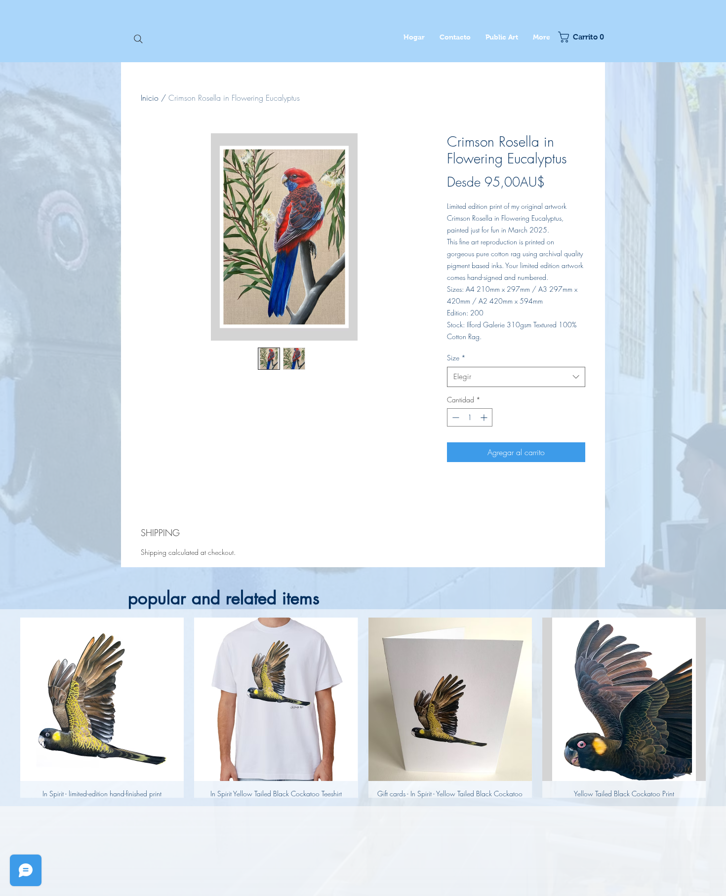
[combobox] (516, 377)
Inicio (150, 97)
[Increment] (485, 417)
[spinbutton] (470, 417)
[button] (579, 37)
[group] (363, 707)
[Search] (138, 39)
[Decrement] (454, 417)
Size (456, 357)
